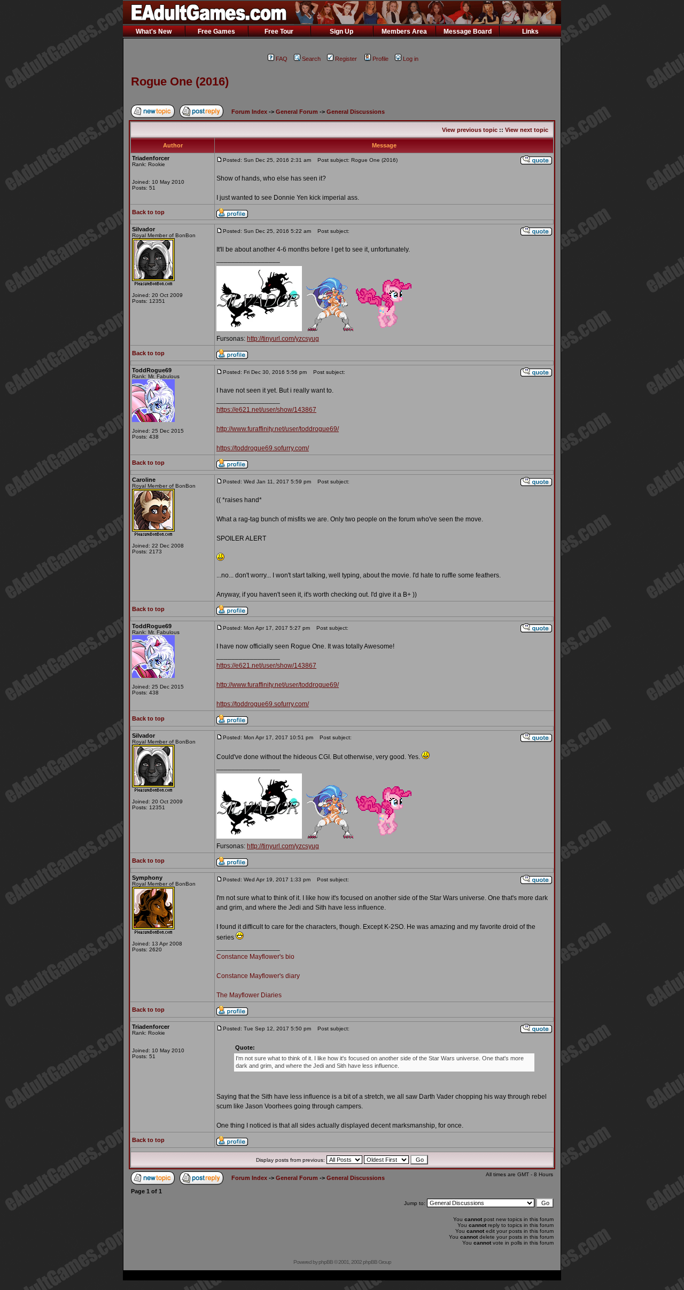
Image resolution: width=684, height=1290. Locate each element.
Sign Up (341, 31)
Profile (380, 59)
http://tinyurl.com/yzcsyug (283, 338)
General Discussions (356, 111)
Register (346, 59)
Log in (410, 59)
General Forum (297, 111)
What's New (154, 31)
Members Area (404, 31)
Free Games (216, 31)
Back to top (148, 212)
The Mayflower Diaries (249, 995)
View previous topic (470, 130)
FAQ (281, 59)
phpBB (325, 1262)
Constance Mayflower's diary (258, 976)
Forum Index (249, 111)
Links (530, 31)
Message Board (468, 31)
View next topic (526, 130)
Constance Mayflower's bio (255, 956)
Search (311, 59)
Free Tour (279, 31)
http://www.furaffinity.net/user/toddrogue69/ (277, 429)
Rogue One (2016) (180, 81)
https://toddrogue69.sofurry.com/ (262, 448)
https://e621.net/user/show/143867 (266, 409)
